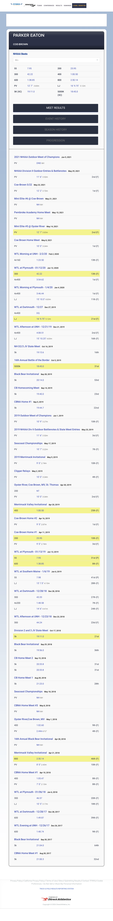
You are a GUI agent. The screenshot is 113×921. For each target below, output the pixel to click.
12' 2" (39, 191)
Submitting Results (72, 881)
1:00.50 (74, 74)
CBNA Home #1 (23, 401)
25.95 (73, 68)
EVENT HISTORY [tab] (55, 118)
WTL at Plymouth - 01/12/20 (29, 267)
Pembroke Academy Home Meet (32, 212)
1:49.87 (40, 817)
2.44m (40, 731)
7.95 (29, 68)
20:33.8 (40, 664)
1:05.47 (40, 778)
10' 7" (39, 449)
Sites (61, 881)
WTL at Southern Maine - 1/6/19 (32, 571)
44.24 (39, 622)
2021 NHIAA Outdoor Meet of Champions (37, 156)
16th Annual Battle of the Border (32, 360)
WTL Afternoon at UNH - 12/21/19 (33, 326)
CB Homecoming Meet (26, 387)
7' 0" (39, 784)
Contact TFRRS (89, 881)
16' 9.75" (75, 85)
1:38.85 (31, 80)
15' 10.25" (41, 338)
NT (38, 491)
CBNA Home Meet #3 (26, 705)
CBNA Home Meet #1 (26, 772)
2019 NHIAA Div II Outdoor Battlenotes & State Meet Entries (47, 429)
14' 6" (39, 608)
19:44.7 (40, 407)
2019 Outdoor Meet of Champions (32, 415)
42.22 (30, 74)
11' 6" (39, 177)
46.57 (39, 798)
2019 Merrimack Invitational (29, 457)
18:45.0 (74, 91)
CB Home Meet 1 (23, 677)
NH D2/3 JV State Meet (27, 346)
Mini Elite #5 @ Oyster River (29, 226)
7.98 (39, 577)
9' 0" (39, 463)
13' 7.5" (40, 583)
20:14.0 (40, 380)
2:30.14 (74, 80)
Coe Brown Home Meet (27, 240)
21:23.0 (40, 683)
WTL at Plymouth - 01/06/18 (29, 791)
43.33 (39, 597)
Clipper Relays (22, 470)
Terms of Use (51, 881)
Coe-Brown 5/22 (23, 184)
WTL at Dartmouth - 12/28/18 (30, 591)
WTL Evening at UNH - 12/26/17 (31, 825)
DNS (39, 163)
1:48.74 (40, 831)
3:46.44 (40, 293)
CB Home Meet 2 (23, 657)
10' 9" (39, 421)
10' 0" (39, 246)
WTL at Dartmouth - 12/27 (28, 307)
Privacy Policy (16, 881)
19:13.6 (40, 352)
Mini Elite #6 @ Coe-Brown (29, 198)
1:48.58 (40, 603)
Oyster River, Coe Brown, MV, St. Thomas (36, 484)
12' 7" (30, 85)
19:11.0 (31, 91)
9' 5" (39, 524)
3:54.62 (40, 279)
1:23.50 (40, 260)
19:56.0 (40, 650)
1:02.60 (40, 725)
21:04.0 (40, 845)
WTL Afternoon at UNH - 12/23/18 (33, 616)
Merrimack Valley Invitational (30, 504)
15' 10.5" (41, 299)
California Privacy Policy (34, 881)
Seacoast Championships (28, 443)
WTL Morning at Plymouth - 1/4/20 (33, 287)
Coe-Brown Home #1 (25, 532)
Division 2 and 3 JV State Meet (31, 630)
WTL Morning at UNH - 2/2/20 (30, 253)
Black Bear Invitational (26, 374)
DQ (38, 313)
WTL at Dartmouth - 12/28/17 (30, 811)
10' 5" (39, 804)
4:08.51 (40, 332)
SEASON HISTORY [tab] (56, 129)
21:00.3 (40, 859)
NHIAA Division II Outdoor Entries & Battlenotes (40, 170)
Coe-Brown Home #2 (25, 518)
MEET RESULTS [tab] (55, 107)
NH (38, 204)
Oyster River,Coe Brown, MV (29, 719)
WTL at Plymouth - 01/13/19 (29, 551)
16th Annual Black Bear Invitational (33, 738)
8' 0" (39, 764)
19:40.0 (40, 394)
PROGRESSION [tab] (55, 140)
